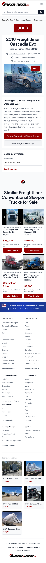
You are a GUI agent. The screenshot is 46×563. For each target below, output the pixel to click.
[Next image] (20, 217)
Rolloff (4, 343)
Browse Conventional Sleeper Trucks (23, 136)
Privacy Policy (32, 548)
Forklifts (5, 379)
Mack (27, 379)
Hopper (27, 343)
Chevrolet (28, 403)
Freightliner (38, 20)
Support (20, 548)
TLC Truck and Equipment (11, 440)
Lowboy (28, 340)
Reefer (27, 336)
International (29, 389)
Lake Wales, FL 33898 (17, 54)
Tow (3, 333)
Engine (4, 415)
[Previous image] (4, 217)
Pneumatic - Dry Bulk (33, 353)
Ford (26, 396)
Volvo (27, 386)
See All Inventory (10, 169)
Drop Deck (29, 333)
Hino (26, 413)
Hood (4, 408)
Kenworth (28, 393)
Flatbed (27, 326)
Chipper (5, 357)
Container (28, 350)
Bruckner (5, 431)
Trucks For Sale (7, 20)
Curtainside (29, 347)
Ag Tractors (6, 393)
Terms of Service (23, 550)
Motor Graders (7, 396)
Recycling (5, 389)
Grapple (5, 350)
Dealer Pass (29, 437)
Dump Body (6, 412)
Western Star (30, 417)
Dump (4, 329)
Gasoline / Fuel (30, 364)
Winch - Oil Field (8, 364)
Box (3, 336)
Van (26, 323)
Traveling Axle (30, 357)
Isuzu (27, 406)
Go (41, 12)
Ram (26, 410)
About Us (10, 548)
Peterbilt (28, 400)
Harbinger (28, 420)
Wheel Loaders (7, 383)
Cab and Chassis (8, 340)
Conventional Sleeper (24, 20)
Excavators (6, 386)
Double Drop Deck (32, 360)
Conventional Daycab (10, 326)
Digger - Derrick (8, 360)
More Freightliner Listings (23, 143)
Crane (4, 347)
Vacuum (5, 353)
